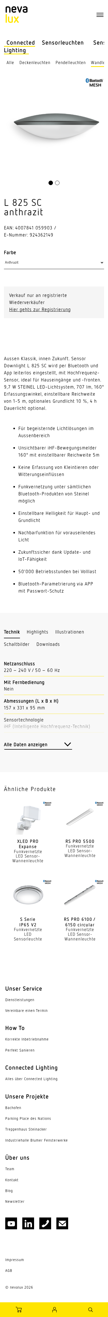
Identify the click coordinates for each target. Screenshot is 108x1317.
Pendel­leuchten (71, 62)
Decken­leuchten (34, 62)
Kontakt (12, 1180)
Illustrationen (69, 632)
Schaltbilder (17, 644)
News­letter (15, 1201)
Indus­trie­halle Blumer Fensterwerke (36, 1140)
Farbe (10, 252)
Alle (10, 62)
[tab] (12, 632)
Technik (12, 632)
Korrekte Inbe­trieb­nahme (27, 1039)
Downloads (48, 644)
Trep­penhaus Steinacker (26, 1129)
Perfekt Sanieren (20, 1050)
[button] (50, 183)
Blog (9, 1191)
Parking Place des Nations (28, 1118)
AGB (8, 1270)
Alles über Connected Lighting (31, 1079)
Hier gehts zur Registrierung (40, 309)
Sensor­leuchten (63, 42)
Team (9, 1169)
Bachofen (13, 1108)
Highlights (37, 632)
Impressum (14, 1260)
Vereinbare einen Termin (26, 1010)
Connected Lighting (19, 46)
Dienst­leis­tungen (19, 1000)
